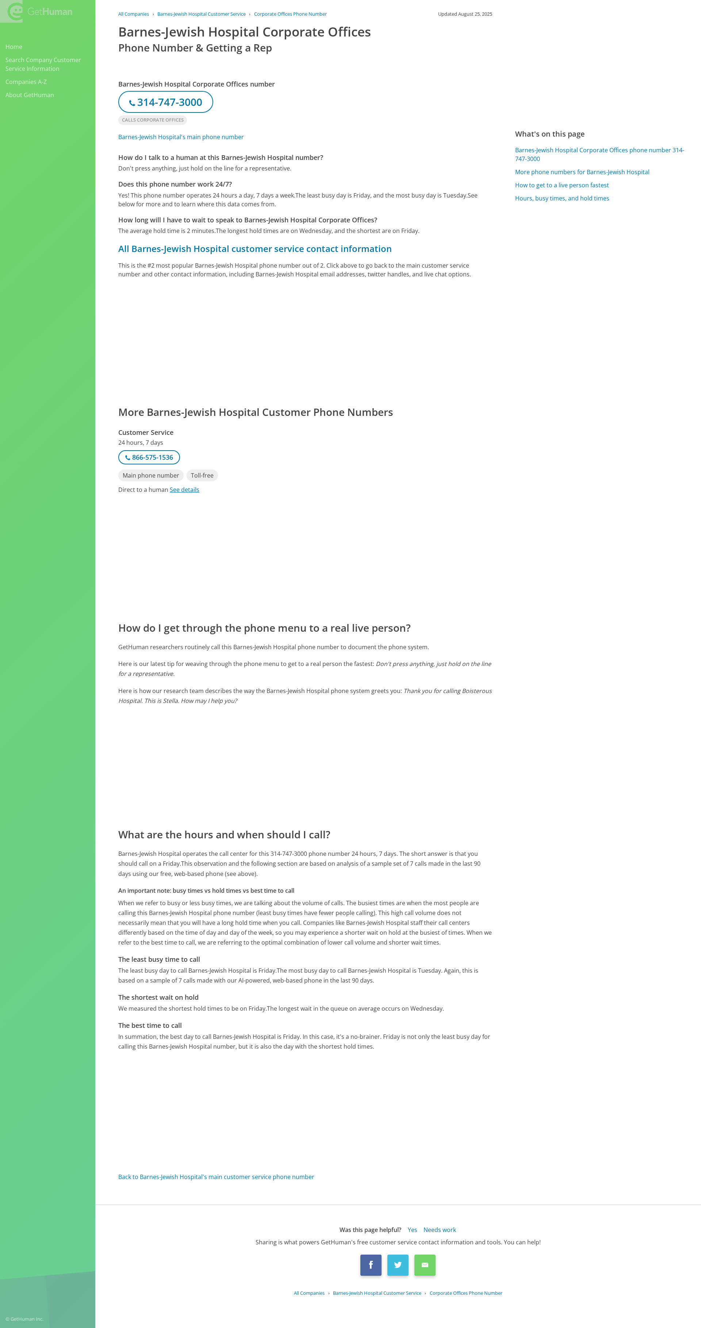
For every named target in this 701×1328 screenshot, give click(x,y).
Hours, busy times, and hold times (562, 198)
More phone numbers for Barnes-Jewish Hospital (582, 172)
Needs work (440, 1230)
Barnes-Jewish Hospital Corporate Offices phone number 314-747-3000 (599, 154)
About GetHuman (29, 95)
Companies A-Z (26, 82)
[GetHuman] (36, 11)
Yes (412, 1230)
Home (13, 47)
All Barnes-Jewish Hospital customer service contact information (255, 248)
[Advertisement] (305, 341)
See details (184, 490)
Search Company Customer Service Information (43, 64)
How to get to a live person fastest (562, 185)
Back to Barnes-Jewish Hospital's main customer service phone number (216, 1177)
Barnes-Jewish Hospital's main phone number (181, 137)
